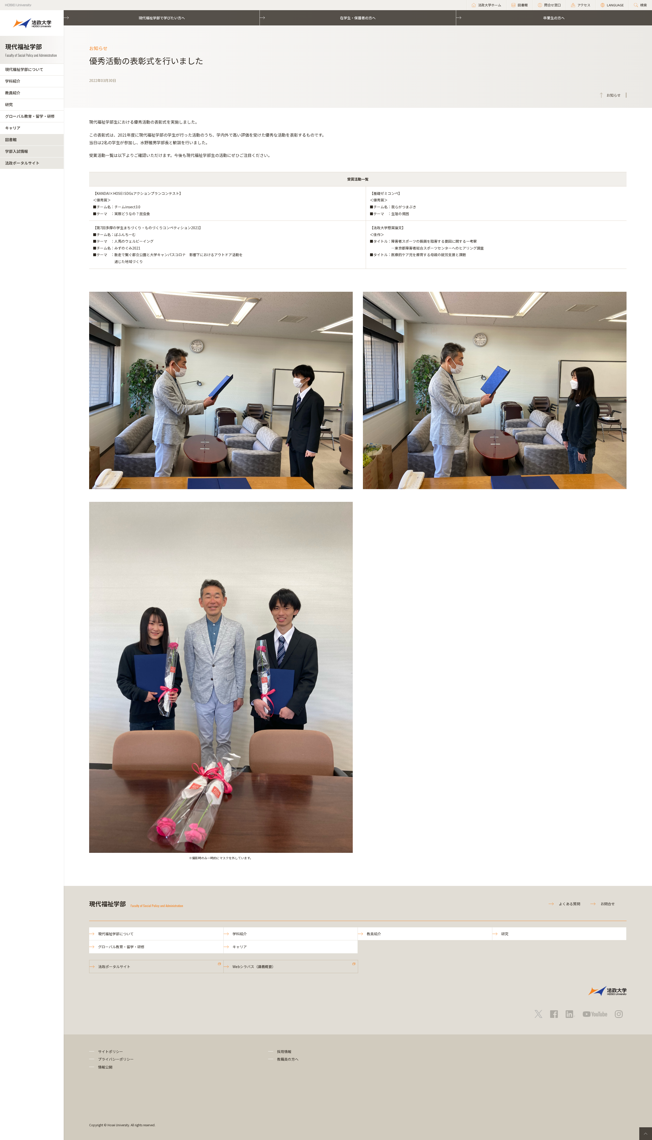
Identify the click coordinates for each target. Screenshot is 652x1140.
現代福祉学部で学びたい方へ (162, 17)
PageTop (645, 1133)
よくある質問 (569, 903)
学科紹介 (12, 81)
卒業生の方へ (554, 17)
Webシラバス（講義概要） (254, 966)
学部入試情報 (16, 151)
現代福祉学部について (24, 69)
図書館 (11, 139)
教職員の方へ (287, 1059)
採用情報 (284, 1051)
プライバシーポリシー (116, 1059)
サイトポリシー (110, 1051)
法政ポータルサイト (22, 163)
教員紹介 (12, 92)
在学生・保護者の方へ (358, 17)
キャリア (12, 127)
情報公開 (105, 1067)
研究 (9, 104)
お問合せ (608, 903)
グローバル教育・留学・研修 (30, 116)
